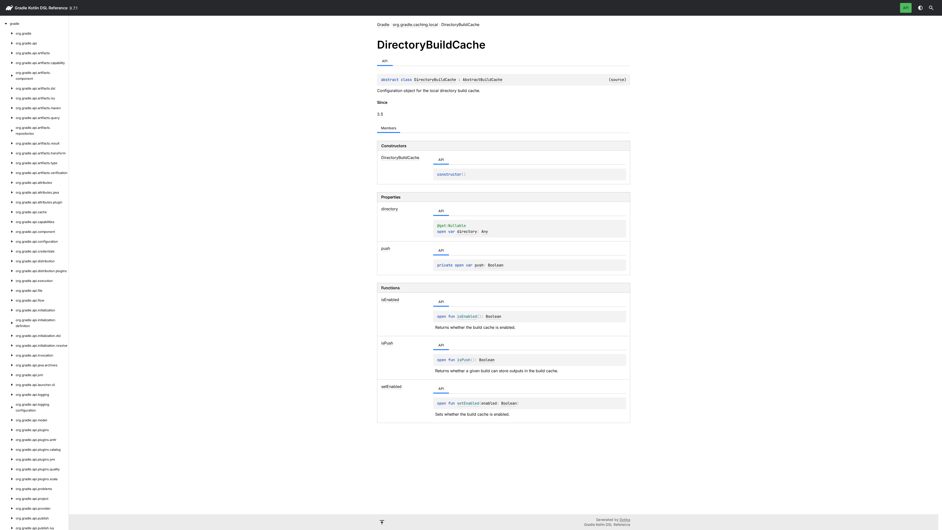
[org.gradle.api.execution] (8, 281)
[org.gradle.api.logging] (8, 394)
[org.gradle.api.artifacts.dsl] (8, 88)
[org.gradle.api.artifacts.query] (8, 118)
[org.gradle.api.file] (8, 290)
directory (467, 231)
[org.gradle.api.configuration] (8, 241)
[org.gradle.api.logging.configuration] (8, 407)
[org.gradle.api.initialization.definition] (8, 323)
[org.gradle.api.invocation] (8, 355)
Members (388, 128)
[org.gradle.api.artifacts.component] (8, 75)
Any (484, 231)
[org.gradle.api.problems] (8, 489)
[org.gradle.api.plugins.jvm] (8, 459)
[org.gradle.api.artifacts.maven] (8, 108)
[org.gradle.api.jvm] (8, 375)
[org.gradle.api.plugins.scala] (8, 479)
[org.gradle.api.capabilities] (8, 222)
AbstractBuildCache (482, 79)
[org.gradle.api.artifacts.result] (8, 143)
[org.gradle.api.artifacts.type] (8, 163)
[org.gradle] (8, 33)
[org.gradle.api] (8, 43)
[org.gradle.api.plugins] (8, 430)
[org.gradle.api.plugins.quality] (8, 469)
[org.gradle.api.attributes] (8, 182)
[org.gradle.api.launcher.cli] (8, 385)
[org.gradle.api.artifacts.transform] (8, 153)
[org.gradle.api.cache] (8, 212)
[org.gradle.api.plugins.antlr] (8, 440)
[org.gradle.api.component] (8, 232)
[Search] (931, 8)
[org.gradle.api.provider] (8, 508)
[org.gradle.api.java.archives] (8, 365)
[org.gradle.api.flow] (8, 300)
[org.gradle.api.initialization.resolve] (8, 345)
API (906, 8)
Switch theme (920, 8)
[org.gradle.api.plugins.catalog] (8, 449)
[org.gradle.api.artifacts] (8, 53)
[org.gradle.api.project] (8, 499)
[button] (931, 8)
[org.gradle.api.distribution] (8, 261)
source (617, 79)
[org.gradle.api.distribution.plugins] (8, 271)
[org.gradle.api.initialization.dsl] (8, 336)
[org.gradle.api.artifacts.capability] (8, 63)
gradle (21, 7)
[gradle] (5, 23)
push (479, 265)
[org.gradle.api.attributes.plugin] (8, 202)
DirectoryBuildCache (435, 79)
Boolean (495, 265)
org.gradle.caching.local (415, 24)
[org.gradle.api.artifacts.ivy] (8, 98)
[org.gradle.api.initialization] (8, 310)
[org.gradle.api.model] (8, 420)
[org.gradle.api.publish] (8, 518)
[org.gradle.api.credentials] (8, 251)
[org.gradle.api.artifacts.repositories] (8, 130)
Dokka (625, 519)
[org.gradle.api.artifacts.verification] (8, 173)
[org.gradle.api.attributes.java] (8, 192)
